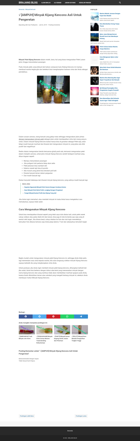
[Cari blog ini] (120, 2)
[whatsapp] (67, 316)
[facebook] (26, 316)
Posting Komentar (54, 25)
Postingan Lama (81, 416)
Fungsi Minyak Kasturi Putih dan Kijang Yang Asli (40, 193)
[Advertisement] (53, 42)
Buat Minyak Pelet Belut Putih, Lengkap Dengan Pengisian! (43, 190)
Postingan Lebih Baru (27, 416)
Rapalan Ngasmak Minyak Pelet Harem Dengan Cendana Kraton (45, 187)
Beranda (70, 431)
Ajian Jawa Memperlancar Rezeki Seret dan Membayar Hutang (109, 36)
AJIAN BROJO (46, 2)
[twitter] (39, 316)
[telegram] (81, 316)
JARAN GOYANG (70, 2)
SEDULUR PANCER (85, 2)
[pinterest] (53, 316)
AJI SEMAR (57, 2)
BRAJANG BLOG (28, 2)
